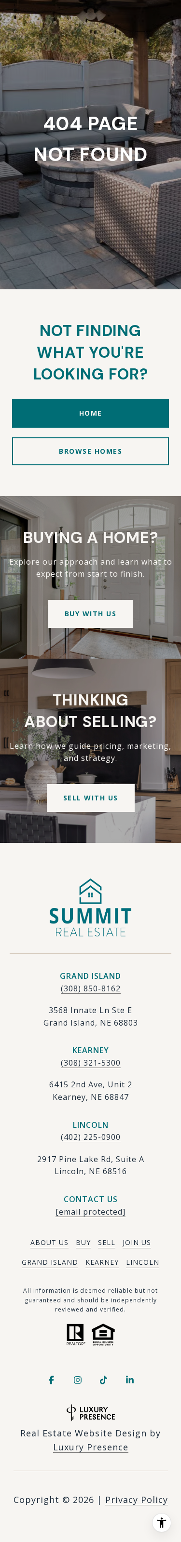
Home (90, 413)
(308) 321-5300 (91, 1062)
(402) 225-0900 (91, 1137)
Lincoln (142, 1261)
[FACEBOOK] (51, 1380)
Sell (106, 1242)
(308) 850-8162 (91, 988)
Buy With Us (91, 613)
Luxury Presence (90, 1447)
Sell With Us (90, 797)
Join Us (137, 1242)
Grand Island (50, 1261)
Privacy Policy (136, 1499)
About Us (49, 1242)
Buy (83, 1242)
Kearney (102, 1261)
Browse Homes (90, 451)
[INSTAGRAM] (77, 1380)
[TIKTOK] (103, 1380)
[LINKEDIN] (129, 1380)
